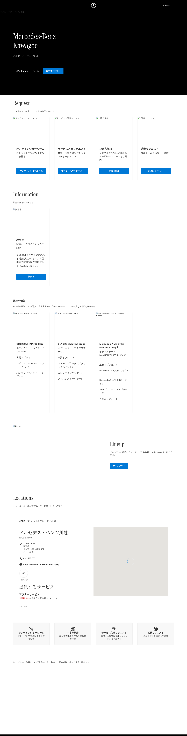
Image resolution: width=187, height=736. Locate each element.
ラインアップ (119, 465)
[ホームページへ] (94, 5)
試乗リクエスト (53, 71)
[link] (28, 552)
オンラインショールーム (27, 71)
